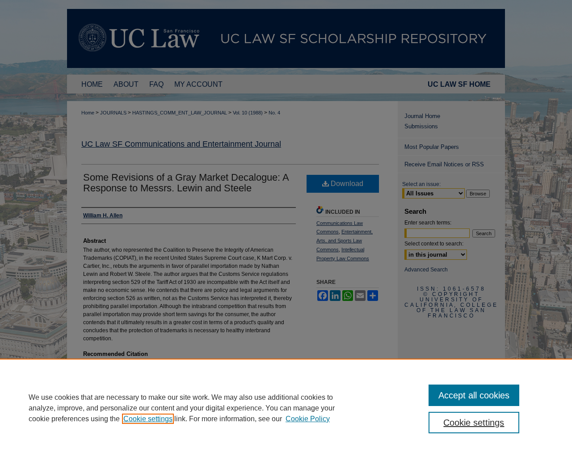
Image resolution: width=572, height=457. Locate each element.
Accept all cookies (473, 395)
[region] (286, 408)
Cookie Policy (308, 419)
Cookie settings (147, 419)
